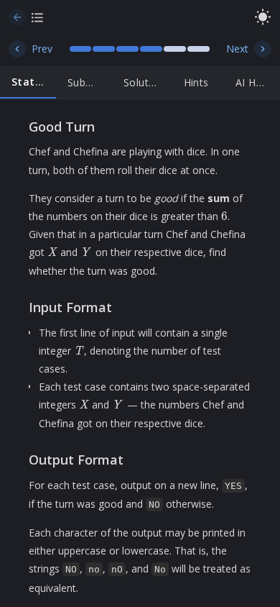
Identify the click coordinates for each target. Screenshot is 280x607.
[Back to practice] (17, 17)
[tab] (28, 83)
